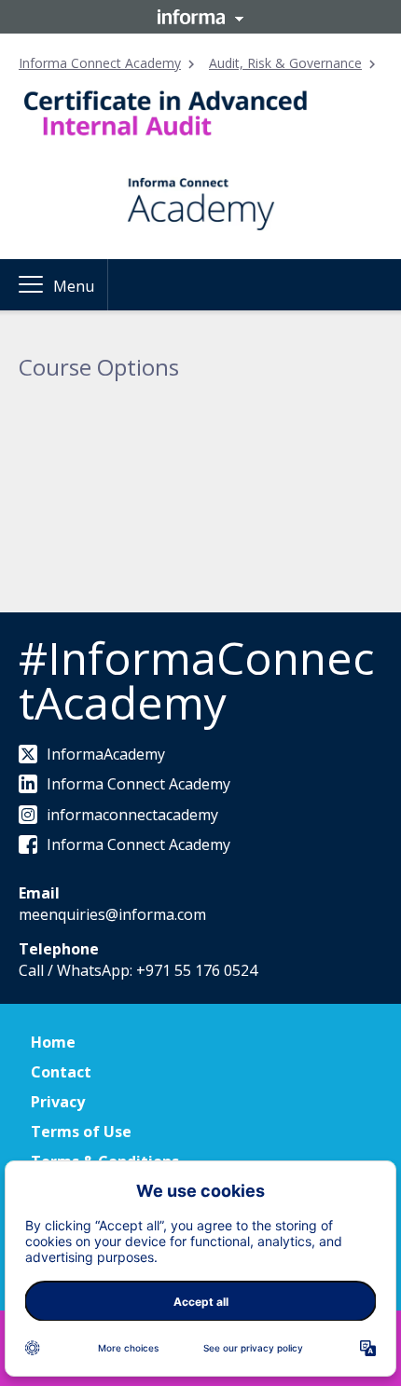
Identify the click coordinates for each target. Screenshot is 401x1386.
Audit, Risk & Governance (285, 63)
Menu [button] (73, 286)
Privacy (58, 1101)
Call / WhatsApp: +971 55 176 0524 (138, 970)
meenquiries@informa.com (112, 914)
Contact (61, 1072)
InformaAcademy (106, 754)
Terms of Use (81, 1131)
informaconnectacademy (132, 814)
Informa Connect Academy (100, 63)
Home (53, 1042)
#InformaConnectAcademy (196, 680)
